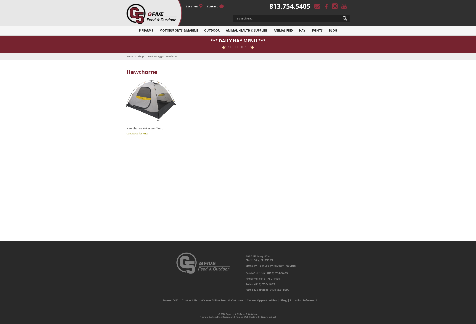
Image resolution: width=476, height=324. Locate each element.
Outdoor (212, 30)
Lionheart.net (268, 316)
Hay (302, 30)
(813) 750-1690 (278, 290)
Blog (333, 30)
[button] (345, 18)
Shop (141, 56)
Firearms (146, 30)
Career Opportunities (262, 300)
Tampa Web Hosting (246, 316)
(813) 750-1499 (269, 278)
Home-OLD (170, 300)
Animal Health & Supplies (246, 30)
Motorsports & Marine (179, 30)
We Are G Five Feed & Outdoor (222, 300)
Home (130, 56)
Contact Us (189, 300)
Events (317, 30)
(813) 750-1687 (264, 284)
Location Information (305, 300)
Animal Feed (283, 30)
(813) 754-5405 (277, 273)
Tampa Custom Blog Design (215, 316)
